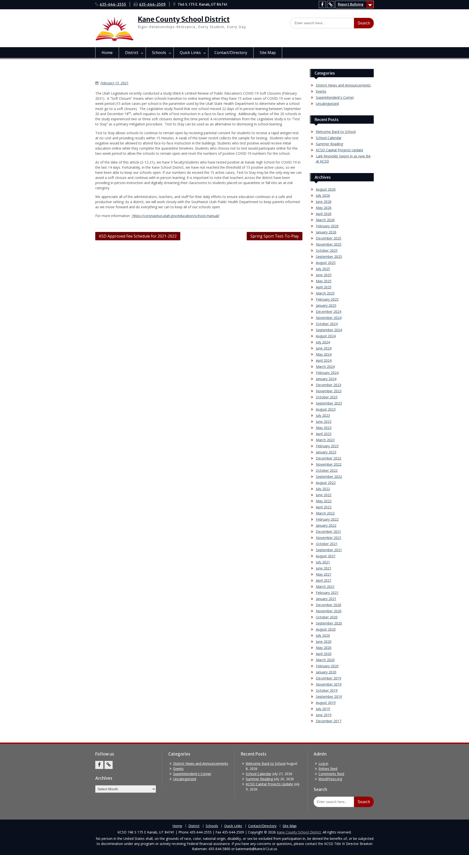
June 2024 (323, 348)
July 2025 (323, 268)
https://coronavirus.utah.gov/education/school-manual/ (175, 215)
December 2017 (328, 721)
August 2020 (326, 629)
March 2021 (325, 586)
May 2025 (323, 281)
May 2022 (323, 501)
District (131, 52)
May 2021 (323, 574)
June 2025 (323, 275)
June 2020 (323, 641)
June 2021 (323, 568)
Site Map (268, 52)
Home (107, 52)
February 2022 (327, 519)
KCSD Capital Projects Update (339, 150)
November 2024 (328, 317)
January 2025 (326, 305)
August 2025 (326, 262)
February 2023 (327, 446)
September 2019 (329, 696)
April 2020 (323, 653)
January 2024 (326, 378)
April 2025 (323, 287)
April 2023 (323, 433)
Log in (323, 763)
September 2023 (329, 403)
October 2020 (327, 617)
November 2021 (328, 537)
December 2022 (328, 458)
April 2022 (323, 507)
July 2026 (323, 195)
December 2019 (328, 678)
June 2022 (323, 495)
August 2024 (326, 336)
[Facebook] (322, 4)
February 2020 (327, 666)
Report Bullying (350, 4)
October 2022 (327, 470)
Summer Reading (329, 144)
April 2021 (323, 580)
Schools (159, 52)
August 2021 (326, 556)
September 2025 (329, 256)
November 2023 (328, 391)
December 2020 (328, 605)
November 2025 (328, 244)
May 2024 (323, 354)
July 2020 (323, 635)
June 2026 (323, 201)
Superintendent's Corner (335, 97)
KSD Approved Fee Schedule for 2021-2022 (138, 236)
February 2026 (327, 226)
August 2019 (326, 702)
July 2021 (323, 562)
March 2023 (325, 440)
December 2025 (328, 238)
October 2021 (327, 543)
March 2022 (325, 513)
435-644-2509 (152, 4)
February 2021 (327, 592)
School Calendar (328, 137)
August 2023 (326, 409)
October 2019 (327, 690)
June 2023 (323, 421)
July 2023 (323, 415)
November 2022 (328, 464)
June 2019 (323, 714)
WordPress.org (330, 779)
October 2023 (327, 397)
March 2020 (325, 660)
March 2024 (325, 366)
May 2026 (323, 207)
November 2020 (328, 611)
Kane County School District (184, 19)
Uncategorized (327, 103)
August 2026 (326, 189)
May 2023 (323, 427)
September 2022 (329, 476)
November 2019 (328, 684)
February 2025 (327, 299)
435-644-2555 (113, 4)
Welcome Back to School (336, 131)
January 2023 (326, 452)
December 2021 (328, 531)
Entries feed (328, 768)
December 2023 (328, 385)
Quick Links (190, 52)
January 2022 (326, 525)
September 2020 (329, 623)
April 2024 (323, 360)
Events (321, 91)
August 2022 (326, 482)
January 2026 (326, 232)
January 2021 (326, 598)
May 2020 (323, 647)
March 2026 (325, 220)
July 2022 (323, 488)
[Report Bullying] (330, 4)
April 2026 (323, 213)
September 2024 (329, 330)
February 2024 (327, 372)
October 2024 (327, 323)
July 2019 (323, 708)
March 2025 (325, 293)
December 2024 (328, 311)
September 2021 (329, 550)
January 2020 (326, 672)
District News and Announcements (343, 85)
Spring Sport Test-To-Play (274, 236)
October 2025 (327, 250)
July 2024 (323, 342)
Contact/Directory (230, 52)
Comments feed (331, 773)
